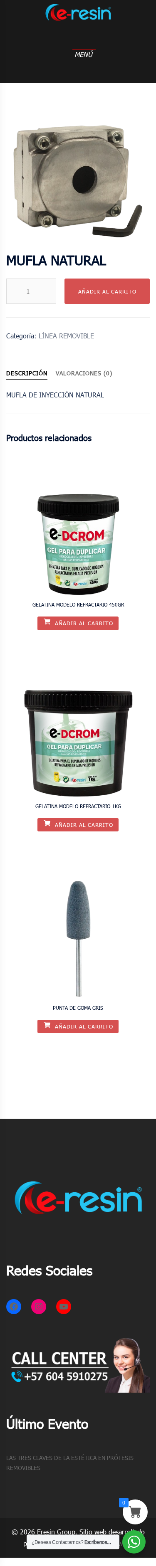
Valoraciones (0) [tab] (84, 373)
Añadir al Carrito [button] (83, 623)
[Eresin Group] (78, 20)
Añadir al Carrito (107, 291)
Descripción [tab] (26, 373)
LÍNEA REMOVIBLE (66, 336)
